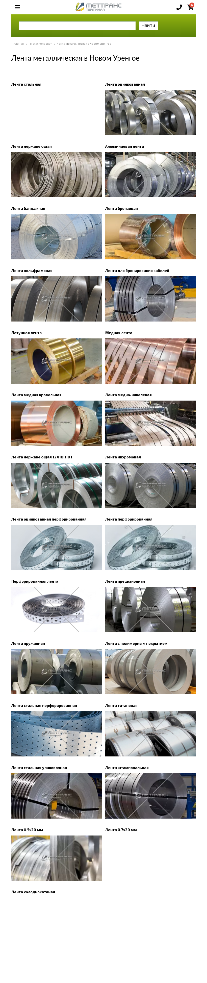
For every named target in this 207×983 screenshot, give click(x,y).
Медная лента (118, 332)
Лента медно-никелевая (128, 394)
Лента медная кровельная (36, 394)
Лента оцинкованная (125, 84)
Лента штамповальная (127, 767)
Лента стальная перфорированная (44, 705)
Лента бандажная (28, 208)
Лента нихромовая (123, 457)
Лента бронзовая (121, 208)
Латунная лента (26, 332)
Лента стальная (26, 84)
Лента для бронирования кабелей (137, 270)
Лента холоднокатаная (33, 892)
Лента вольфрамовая (32, 270)
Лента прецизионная (125, 581)
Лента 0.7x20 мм (121, 829)
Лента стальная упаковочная (39, 767)
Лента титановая (121, 705)
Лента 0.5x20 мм (27, 829)
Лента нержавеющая (31, 146)
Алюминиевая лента (124, 146)
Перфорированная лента (34, 581)
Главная (18, 43)
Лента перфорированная (128, 519)
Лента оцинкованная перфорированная (49, 519)
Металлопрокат (41, 43)
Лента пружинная (28, 643)
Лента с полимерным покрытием (136, 643)
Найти (148, 25)
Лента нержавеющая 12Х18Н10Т (42, 457)
